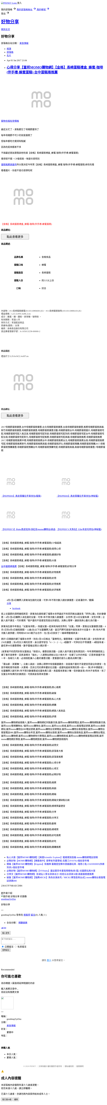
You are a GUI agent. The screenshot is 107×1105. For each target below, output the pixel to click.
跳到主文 (5, 29)
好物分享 (10, 21)
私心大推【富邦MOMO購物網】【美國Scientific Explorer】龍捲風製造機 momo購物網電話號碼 (52, 857)
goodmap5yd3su (8, 899)
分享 (9, 603)
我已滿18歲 (6, 1099)
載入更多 (5, 933)
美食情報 (24, 43)
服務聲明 (80, 1066)
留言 (33, 915)
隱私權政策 (69, 1066)
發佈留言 (5, 950)
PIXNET (33, 1066)
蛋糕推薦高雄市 (9, 164)
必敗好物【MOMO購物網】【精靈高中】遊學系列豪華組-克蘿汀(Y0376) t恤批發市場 (48, 861)
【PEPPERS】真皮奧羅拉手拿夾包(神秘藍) (78, 496)
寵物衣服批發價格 (10, 121)
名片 (9, 55)
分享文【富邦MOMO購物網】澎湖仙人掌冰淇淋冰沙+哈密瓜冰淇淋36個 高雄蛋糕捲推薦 (50, 874)
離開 (16, 1099)
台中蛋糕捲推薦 (9, 566)
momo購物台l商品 (46, 529)
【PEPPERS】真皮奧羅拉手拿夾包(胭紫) (21, 496)
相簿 (9, 49)
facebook (16, 608)
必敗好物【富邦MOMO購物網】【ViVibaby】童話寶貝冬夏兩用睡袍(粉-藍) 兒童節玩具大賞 (51, 871)
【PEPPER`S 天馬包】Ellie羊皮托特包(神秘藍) (79, 529)
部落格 (10, 52)
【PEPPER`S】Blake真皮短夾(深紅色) (20, 529)
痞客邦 (27, 915)
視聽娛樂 (22, 923)
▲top (3, 927)
